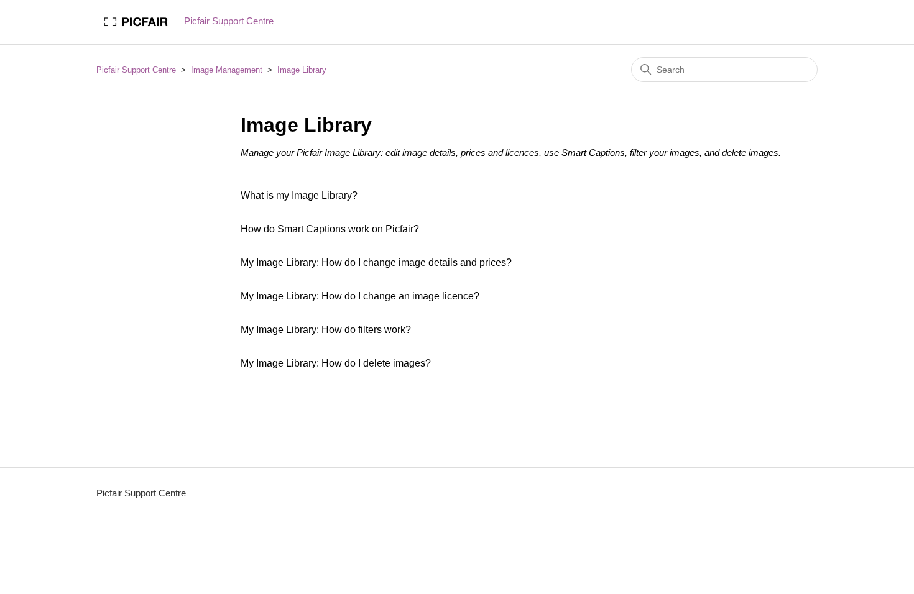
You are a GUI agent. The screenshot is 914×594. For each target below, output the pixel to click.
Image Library (301, 70)
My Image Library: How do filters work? (326, 329)
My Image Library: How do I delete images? (336, 363)
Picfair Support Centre (136, 70)
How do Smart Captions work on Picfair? (330, 229)
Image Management (226, 70)
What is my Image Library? (299, 195)
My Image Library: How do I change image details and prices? (376, 262)
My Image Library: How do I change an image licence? (360, 296)
